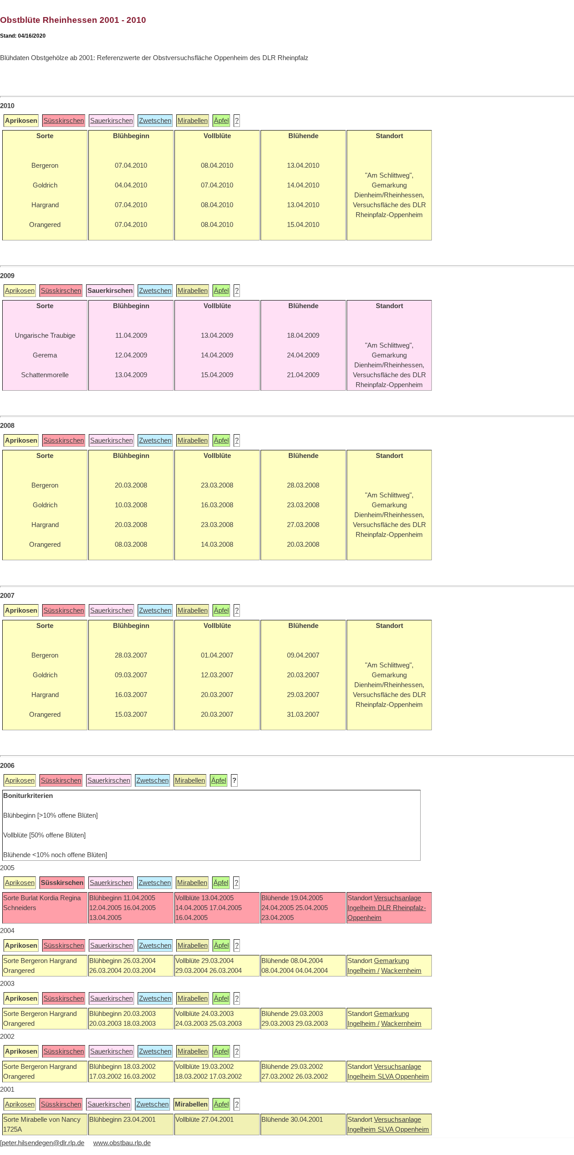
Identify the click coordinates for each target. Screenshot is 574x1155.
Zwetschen (155, 120)
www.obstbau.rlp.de (122, 1142)
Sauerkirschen (111, 120)
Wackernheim (401, 970)
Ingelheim (363, 907)
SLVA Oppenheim (403, 1076)
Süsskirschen (63, 120)
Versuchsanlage (397, 898)
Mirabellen (193, 120)
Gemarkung (391, 960)
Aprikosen (20, 290)
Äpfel (221, 120)
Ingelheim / (363, 970)
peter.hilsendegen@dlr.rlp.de (43, 1142)
